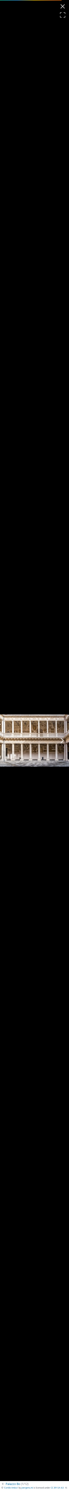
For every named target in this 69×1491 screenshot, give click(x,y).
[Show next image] (62, 740)
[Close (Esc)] (62, 6)
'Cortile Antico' (11, 1487)
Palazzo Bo (17, 1484)
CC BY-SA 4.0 (57, 1487)
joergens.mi (27, 1487)
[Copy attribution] (66, 1488)
